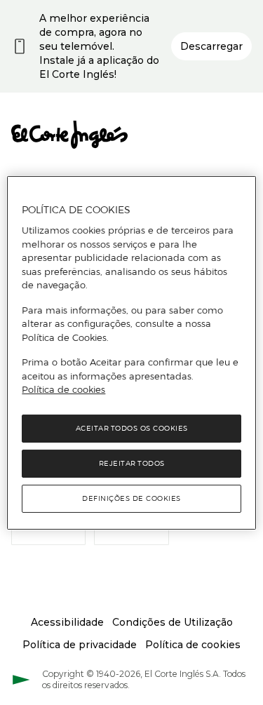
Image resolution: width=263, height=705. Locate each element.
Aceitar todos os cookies (132, 428)
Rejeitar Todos (132, 463)
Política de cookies (63, 389)
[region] (131, 352)
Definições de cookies (131, 498)
